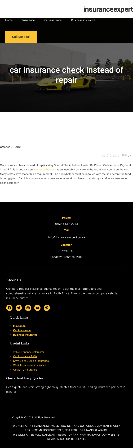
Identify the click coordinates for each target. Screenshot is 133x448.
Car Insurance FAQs (25, 356)
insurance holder (43, 169)
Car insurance (22, 330)
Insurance (19, 326)
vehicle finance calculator (28, 352)
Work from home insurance (29, 365)
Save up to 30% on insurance (31, 360)
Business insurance (25, 334)
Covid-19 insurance (25, 369)
